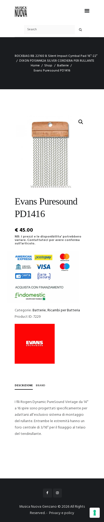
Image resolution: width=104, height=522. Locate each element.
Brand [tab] (40, 385)
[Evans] (35, 344)
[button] (81, 122)
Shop (48, 65)
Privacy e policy (61, 513)
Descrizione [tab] (24, 385)
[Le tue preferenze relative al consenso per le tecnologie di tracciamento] (95, 513)
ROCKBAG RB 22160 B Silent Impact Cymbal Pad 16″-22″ (56, 56)
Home (35, 65)
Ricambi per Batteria (63, 310)
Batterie (63, 65)
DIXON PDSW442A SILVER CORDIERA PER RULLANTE (56, 60)
